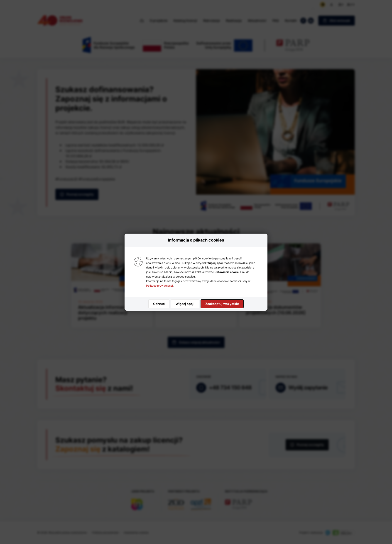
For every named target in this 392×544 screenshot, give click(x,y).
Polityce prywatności (159, 285)
